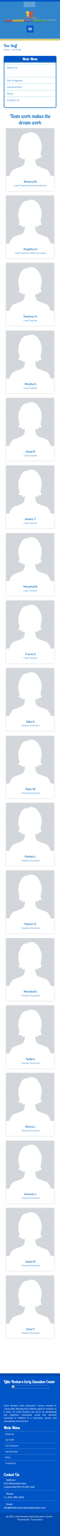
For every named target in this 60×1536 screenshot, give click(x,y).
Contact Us (13, 100)
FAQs (10, 93)
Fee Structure (14, 86)
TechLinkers (37, 1519)
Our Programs (15, 80)
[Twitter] (26, 4)
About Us (12, 67)
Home (7, 49)
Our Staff (12, 73)
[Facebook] (32, 4)
